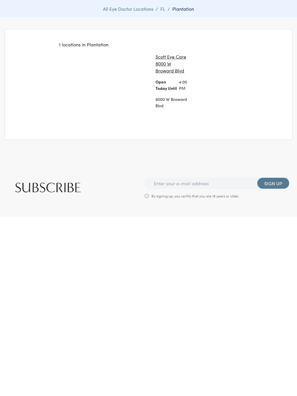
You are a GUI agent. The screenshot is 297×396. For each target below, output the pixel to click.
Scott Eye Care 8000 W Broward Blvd (170, 63)
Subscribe (48, 188)
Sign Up (273, 183)
